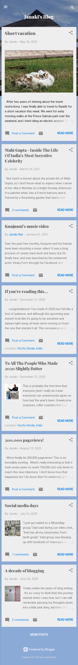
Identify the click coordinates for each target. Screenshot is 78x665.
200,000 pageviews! (24, 440)
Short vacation (20, 33)
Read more (65, 133)
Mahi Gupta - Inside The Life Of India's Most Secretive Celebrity (31, 155)
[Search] (72, 8)
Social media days (21, 505)
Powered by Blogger (41, 649)
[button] (70, 33)
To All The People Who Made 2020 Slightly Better (31, 365)
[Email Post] (40, 135)
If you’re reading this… (26, 291)
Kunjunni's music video (27, 226)
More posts (39, 634)
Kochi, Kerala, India (30, 348)
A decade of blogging (24, 570)
